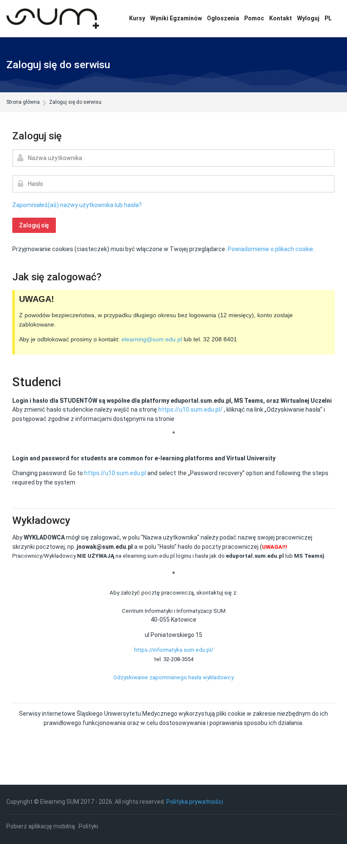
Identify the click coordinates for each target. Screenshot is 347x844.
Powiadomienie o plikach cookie (270, 249)
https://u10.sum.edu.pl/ (190, 409)
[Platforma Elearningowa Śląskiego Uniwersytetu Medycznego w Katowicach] (52, 18)
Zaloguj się (34, 225)
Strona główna (23, 102)
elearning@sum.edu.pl (151, 339)
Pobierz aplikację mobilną (40, 826)
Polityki (88, 826)
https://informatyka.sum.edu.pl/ (173, 650)
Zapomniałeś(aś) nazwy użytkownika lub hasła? (77, 205)
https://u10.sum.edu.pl (115, 473)
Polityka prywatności (194, 801)
